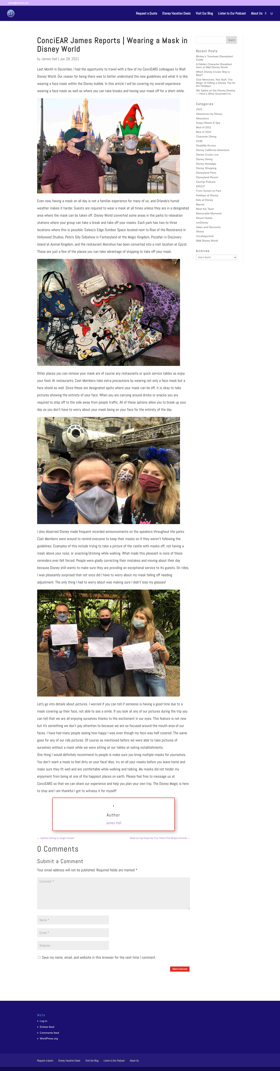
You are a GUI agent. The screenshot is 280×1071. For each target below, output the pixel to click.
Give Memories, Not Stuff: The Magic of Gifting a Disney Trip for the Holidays (215, 83)
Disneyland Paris (206, 172)
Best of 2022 (203, 131)
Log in (43, 1020)
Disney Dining (204, 159)
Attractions (202, 118)
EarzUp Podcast (205, 181)
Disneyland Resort (207, 177)
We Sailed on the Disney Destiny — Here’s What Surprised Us (215, 92)
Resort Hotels (204, 217)
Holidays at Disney (207, 195)
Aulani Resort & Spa (208, 122)
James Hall (49, 58)
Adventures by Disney (209, 113)
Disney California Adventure (212, 150)
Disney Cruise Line (207, 154)
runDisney (202, 222)
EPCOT (200, 186)
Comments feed (49, 1032)
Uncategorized (205, 236)
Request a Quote (146, 13)
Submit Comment (179, 968)
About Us (256, 13)
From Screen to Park (208, 190)
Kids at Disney (204, 199)
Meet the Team (205, 208)
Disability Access (206, 145)
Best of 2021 (203, 127)
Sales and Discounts (208, 227)
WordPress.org (49, 1038)
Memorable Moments (209, 213)
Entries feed (47, 1026)
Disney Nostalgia (206, 163)
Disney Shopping (206, 168)
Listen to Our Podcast (232, 13)
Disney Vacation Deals (176, 13)
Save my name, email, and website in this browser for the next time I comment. (99, 957)
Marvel (200, 204)
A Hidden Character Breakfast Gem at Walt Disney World (214, 66)
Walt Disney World (207, 240)
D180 (199, 141)
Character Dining (206, 136)
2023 (199, 109)
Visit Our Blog (204, 13)
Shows (200, 231)
